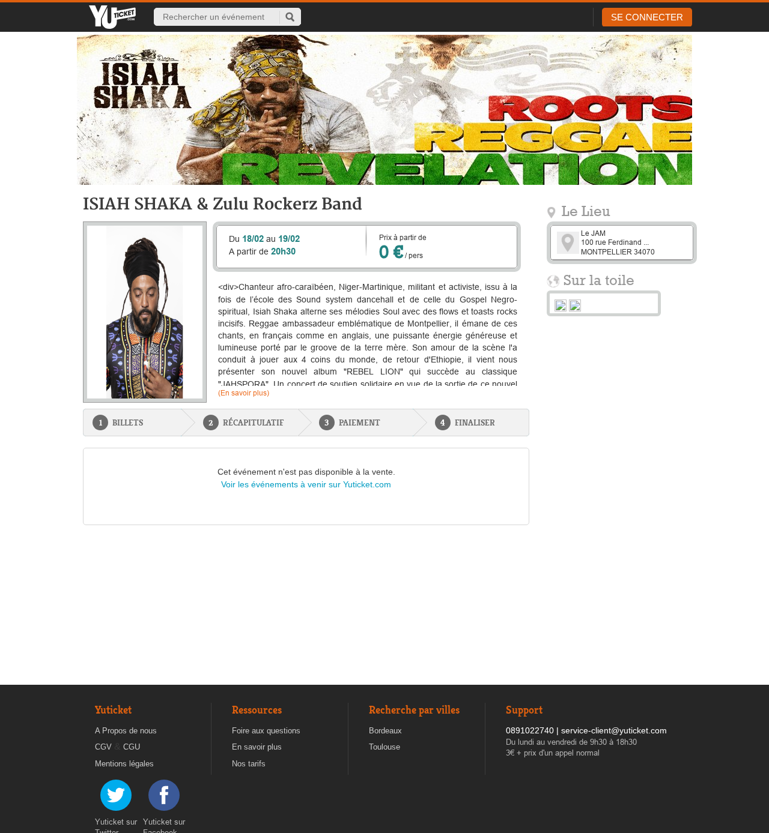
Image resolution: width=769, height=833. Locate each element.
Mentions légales (124, 763)
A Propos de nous (126, 730)
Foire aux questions (266, 730)
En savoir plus (257, 746)
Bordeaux (385, 730)
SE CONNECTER (647, 17)
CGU (131, 746)
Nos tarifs (249, 763)
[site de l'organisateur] (561, 304)
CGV (103, 746)
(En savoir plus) (243, 392)
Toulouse (384, 746)
